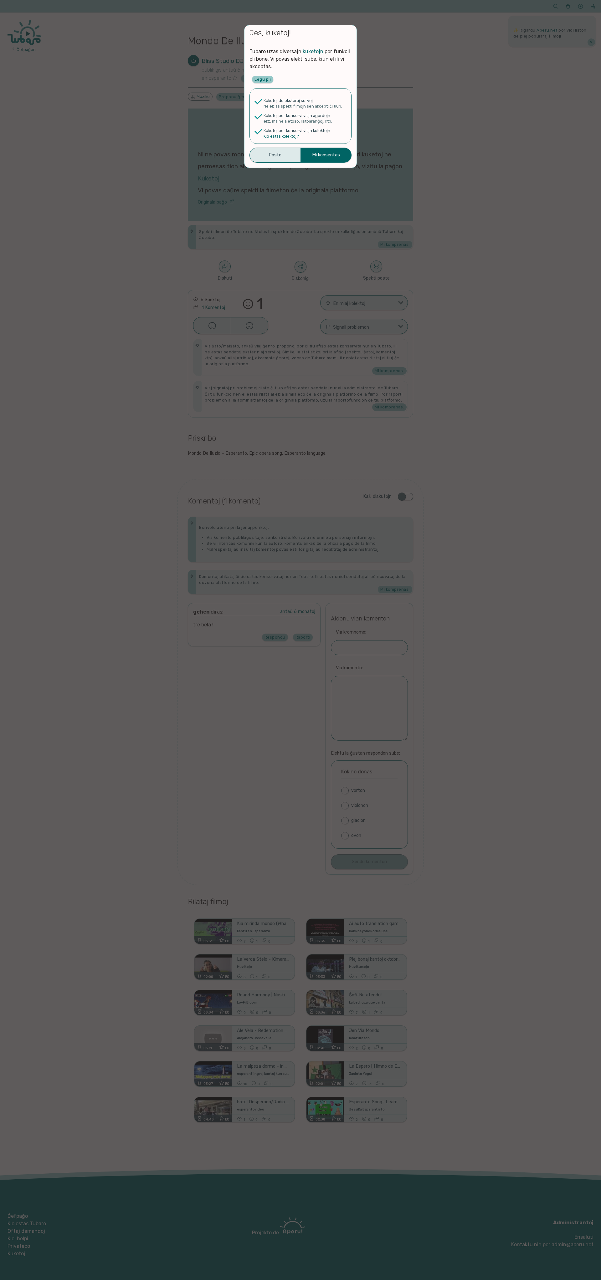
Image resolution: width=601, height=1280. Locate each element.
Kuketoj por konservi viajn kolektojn (297, 130)
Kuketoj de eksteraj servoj (288, 100)
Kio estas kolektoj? (281, 136)
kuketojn (313, 51)
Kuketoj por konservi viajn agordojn (297, 115)
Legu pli (262, 79)
